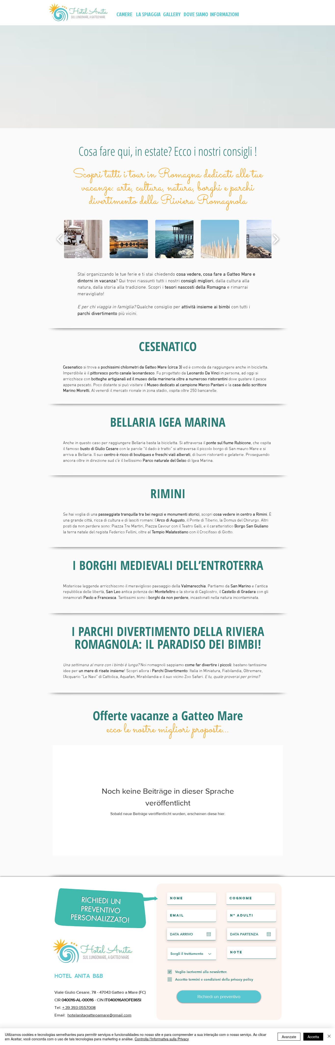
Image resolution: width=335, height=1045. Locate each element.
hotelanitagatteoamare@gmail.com (99, 1015)
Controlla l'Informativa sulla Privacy (162, 1038)
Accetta (313, 1036)
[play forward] (275, 239)
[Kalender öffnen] (209, 934)
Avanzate (289, 1036)
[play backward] (59, 239)
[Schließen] (329, 1036)
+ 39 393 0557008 (79, 1007)
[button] (83, 239)
